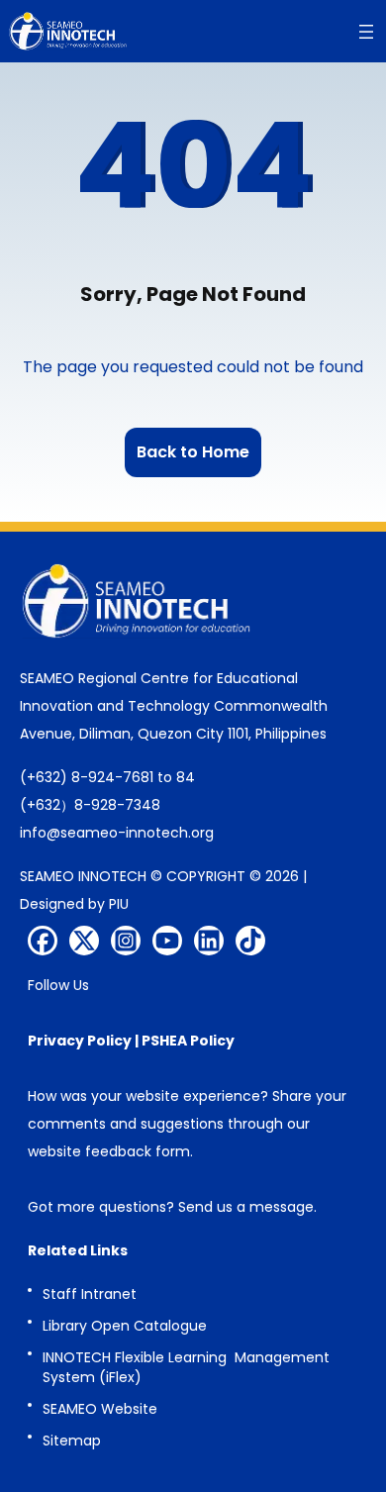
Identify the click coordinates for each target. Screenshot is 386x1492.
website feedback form (109, 1151)
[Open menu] (366, 32)
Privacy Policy (80, 1040)
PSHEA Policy (188, 1040)
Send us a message (246, 1207)
